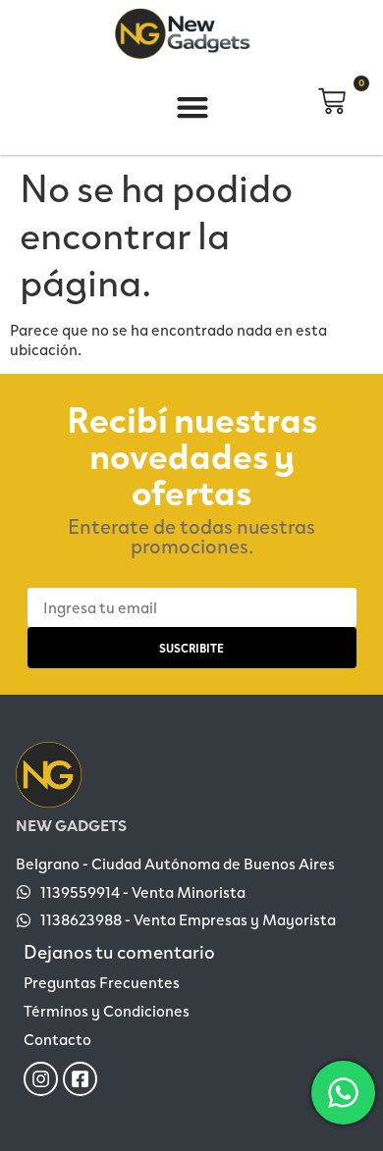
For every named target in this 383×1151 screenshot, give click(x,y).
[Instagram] (41, 1079)
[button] (192, 106)
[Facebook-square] (80, 1079)
